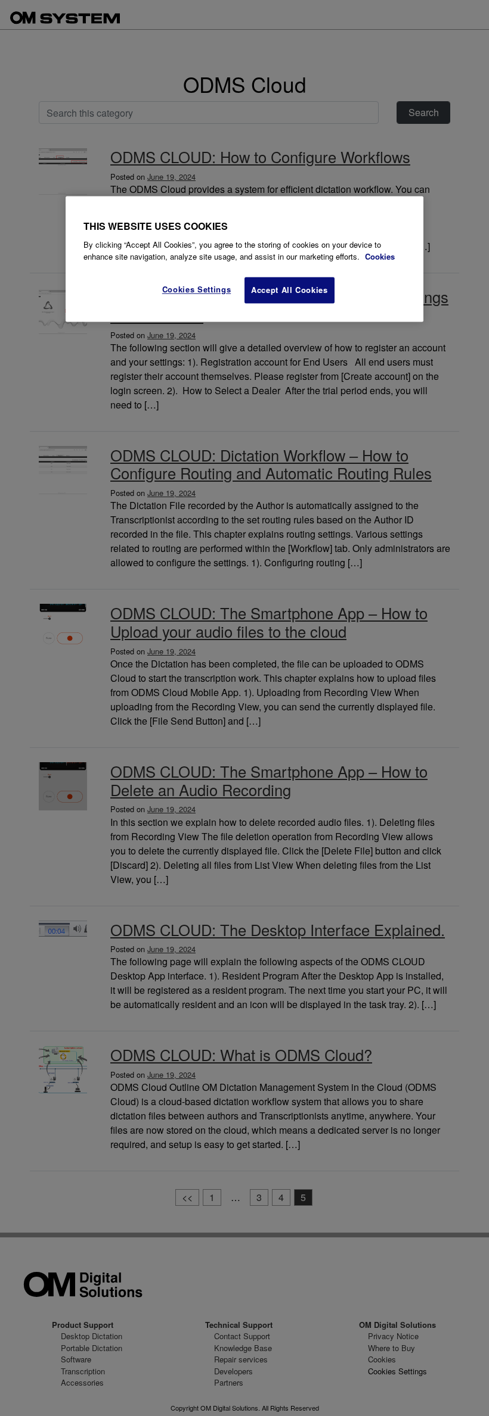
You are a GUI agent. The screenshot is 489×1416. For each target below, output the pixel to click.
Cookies (380, 256)
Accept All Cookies (289, 290)
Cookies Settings (196, 289)
